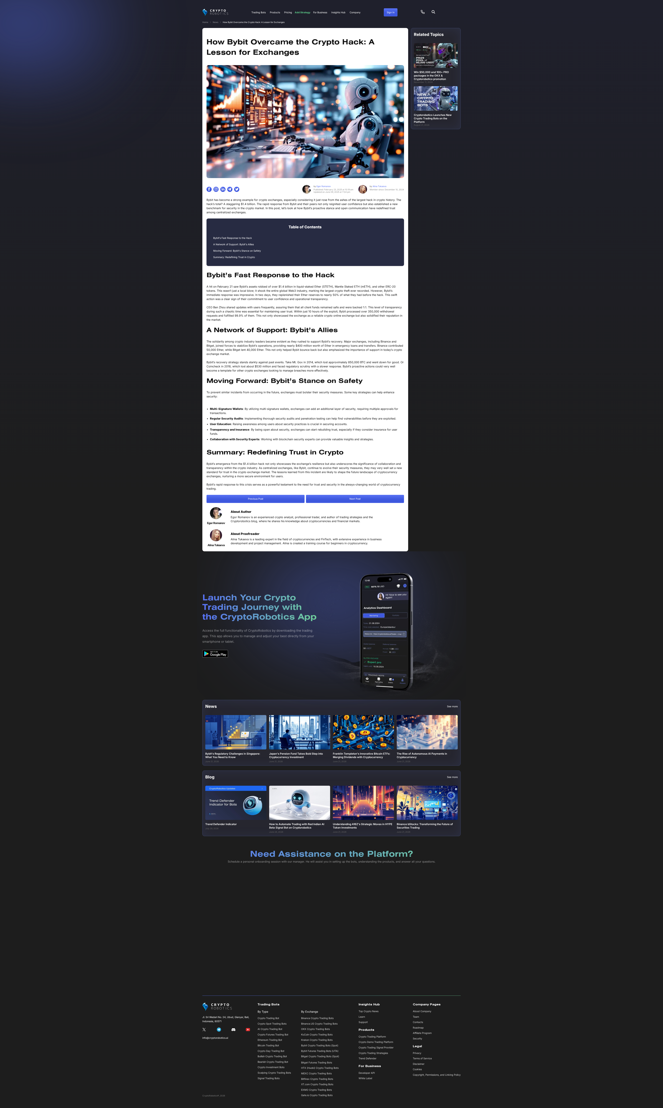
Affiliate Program (422, 1032)
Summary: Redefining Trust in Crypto (234, 257)
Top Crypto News (368, 1011)
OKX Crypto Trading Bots (315, 1029)
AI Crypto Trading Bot (270, 1029)
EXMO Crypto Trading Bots (316, 1089)
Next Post (355, 498)
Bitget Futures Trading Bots (316, 1062)
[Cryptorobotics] (215, 12)
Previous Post (255, 498)
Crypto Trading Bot (268, 1018)
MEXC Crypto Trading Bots (316, 1073)
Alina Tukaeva (378, 186)
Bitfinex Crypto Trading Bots (317, 1078)
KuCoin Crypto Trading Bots (317, 1034)
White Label (365, 1078)
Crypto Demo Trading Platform (376, 1041)
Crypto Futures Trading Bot (273, 1034)
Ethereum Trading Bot (270, 1039)
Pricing (288, 12)
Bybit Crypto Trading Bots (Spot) (319, 1045)
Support (363, 1022)
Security (417, 1038)
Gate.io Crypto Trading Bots (317, 1095)
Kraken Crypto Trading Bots (317, 1039)
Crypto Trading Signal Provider (376, 1047)
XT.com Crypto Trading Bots (317, 1084)
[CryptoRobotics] (217, 1007)
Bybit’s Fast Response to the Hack (232, 237)
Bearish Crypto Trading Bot (273, 1061)
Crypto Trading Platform (372, 1036)
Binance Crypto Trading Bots (317, 1018)
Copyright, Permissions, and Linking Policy (437, 1074)
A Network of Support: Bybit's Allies (233, 244)
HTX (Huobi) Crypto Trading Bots (320, 1067)
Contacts (418, 1022)
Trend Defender (367, 1058)
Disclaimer (418, 1063)
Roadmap (418, 1027)
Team (416, 1016)
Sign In (391, 12)
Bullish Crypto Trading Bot (272, 1056)
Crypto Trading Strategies (373, 1053)
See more (452, 706)
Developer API (367, 1072)
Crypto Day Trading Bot (271, 1050)
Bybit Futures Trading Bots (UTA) (319, 1050)
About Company (422, 1011)
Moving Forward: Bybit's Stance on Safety (237, 250)
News (215, 22)
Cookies (417, 1069)
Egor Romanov (322, 186)
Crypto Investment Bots (271, 1067)
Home (205, 22)
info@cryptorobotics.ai (215, 1037)
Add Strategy (302, 12)
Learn (362, 1016)
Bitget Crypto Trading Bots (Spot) (320, 1056)
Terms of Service (422, 1058)
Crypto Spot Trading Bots (272, 1023)
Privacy (417, 1053)
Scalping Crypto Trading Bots (274, 1072)
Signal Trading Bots (269, 1078)
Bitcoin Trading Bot (268, 1045)
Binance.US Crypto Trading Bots (319, 1023)
